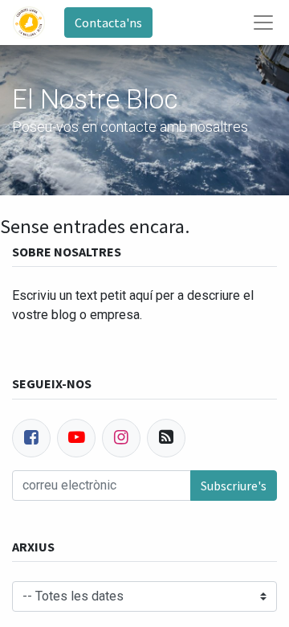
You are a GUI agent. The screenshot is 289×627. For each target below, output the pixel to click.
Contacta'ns (108, 22)
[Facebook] (31, 438)
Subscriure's (234, 485)
